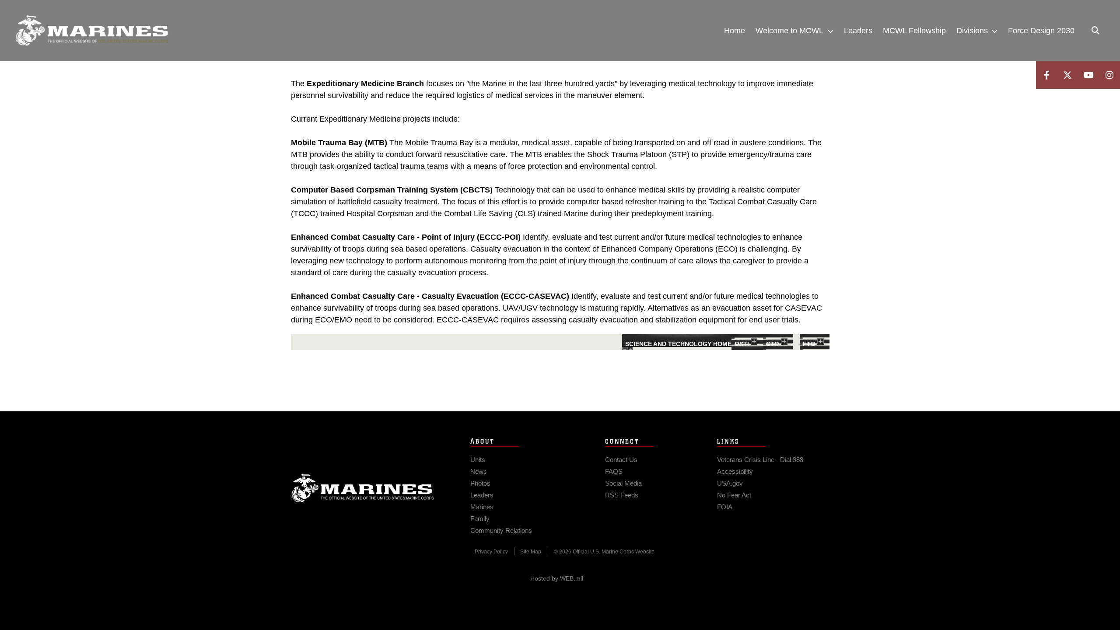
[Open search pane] (1095, 30)
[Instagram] (1109, 75)
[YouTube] (1088, 75)
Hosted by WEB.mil (556, 578)
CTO (772, 343)
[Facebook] (1046, 75)
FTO (809, 343)
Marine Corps (362, 488)
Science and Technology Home (678, 343)
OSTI (742, 343)
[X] (1067, 75)
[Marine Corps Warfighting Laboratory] (91, 30)
